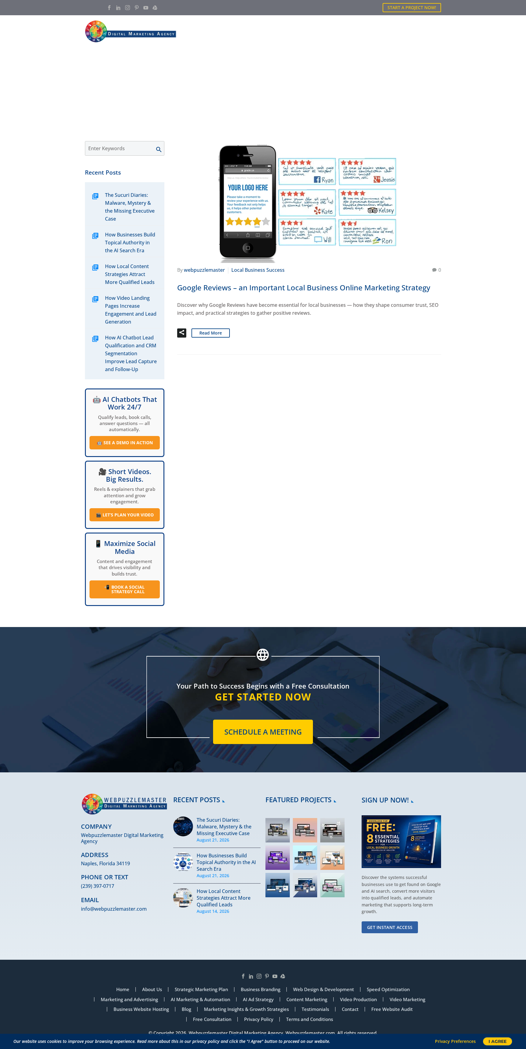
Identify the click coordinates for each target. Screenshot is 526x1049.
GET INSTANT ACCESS (389, 927)
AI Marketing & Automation (200, 999)
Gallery (372, 31)
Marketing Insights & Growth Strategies (246, 1009)
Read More (210, 333)
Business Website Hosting (141, 1009)
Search (161, 148)
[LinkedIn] (118, 7)
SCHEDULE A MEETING (263, 732)
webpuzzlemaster (204, 270)
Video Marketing (407, 999)
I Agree (498, 1041)
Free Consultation (212, 1019)
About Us (267, 31)
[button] (181, 333)
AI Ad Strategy (258, 999)
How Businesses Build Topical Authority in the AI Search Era (130, 242)
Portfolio (337, 31)
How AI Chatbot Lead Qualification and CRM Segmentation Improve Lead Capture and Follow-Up (131, 353)
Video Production (358, 999)
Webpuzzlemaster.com (310, 1033)
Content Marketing (306, 999)
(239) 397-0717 (97, 886)
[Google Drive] (155, 7)
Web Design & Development (323, 989)
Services (302, 31)
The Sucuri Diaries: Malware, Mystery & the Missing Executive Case (130, 207)
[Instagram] (127, 7)
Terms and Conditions (309, 1019)
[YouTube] (145, 7)
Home (237, 31)
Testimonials (315, 1009)
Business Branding (260, 989)
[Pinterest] (136, 7)
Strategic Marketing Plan (201, 989)
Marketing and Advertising (129, 999)
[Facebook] (109, 7)
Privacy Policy (258, 1019)
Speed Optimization (388, 989)
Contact (430, 31)
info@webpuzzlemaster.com (114, 908)
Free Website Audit (392, 1009)
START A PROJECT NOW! (411, 7)
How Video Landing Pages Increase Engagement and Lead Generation (130, 310)
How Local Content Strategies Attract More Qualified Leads (130, 274)
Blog (401, 31)
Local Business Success (258, 270)
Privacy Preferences (455, 1041)
